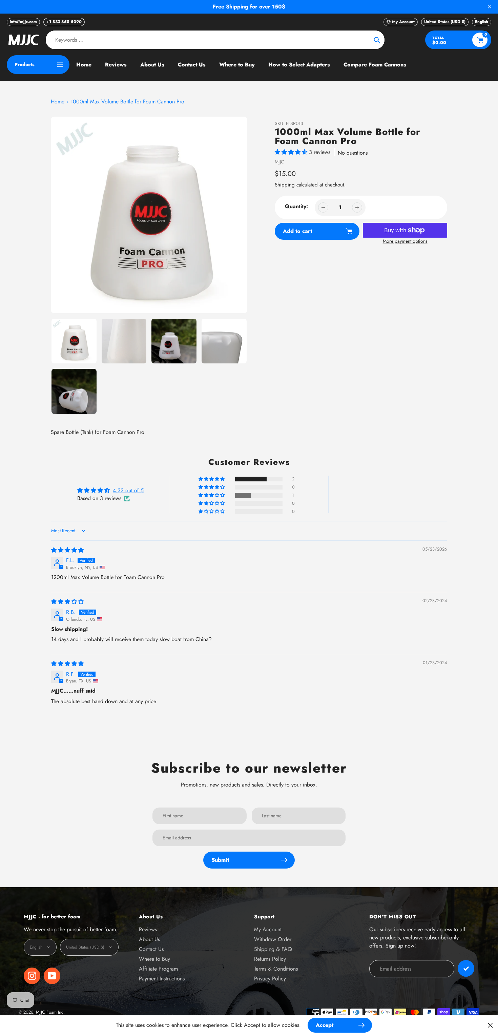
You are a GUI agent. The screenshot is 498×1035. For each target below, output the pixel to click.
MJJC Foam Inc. (50, 1012)
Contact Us (151, 949)
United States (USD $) (444, 22)
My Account (268, 929)
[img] (67, 550)
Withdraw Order (272, 939)
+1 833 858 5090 (64, 22)
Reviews (148, 929)
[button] (292, 152)
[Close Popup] (490, 1025)
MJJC (279, 161)
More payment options (405, 241)
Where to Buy (154, 959)
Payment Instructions (162, 978)
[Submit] (466, 968)
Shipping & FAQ (273, 949)
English (481, 22)
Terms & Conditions (276, 969)
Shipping (285, 184)
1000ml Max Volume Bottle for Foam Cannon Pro (127, 101)
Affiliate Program (158, 969)
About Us (149, 939)
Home (57, 101)
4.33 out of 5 (128, 490)
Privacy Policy (270, 978)
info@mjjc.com (23, 22)
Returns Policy (270, 959)
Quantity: (296, 206)
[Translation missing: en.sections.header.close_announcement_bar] (489, 6)
